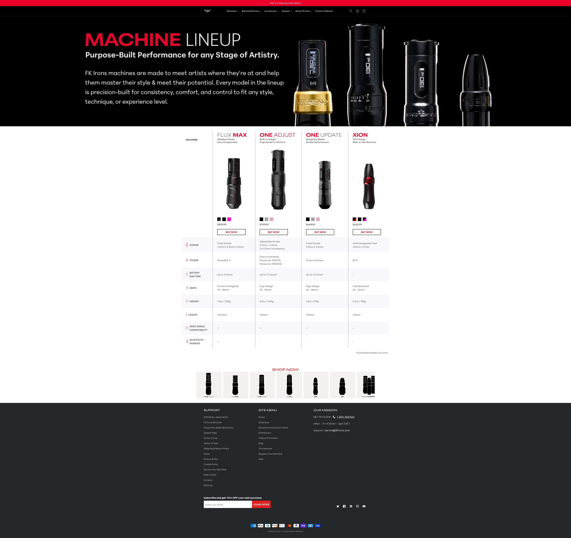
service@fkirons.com (337, 430)
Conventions (265, 448)
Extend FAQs (210, 432)
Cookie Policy (211, 464)
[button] (351, 11)
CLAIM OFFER (261, 504)
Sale (261, 458)
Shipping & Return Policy (216, 448)
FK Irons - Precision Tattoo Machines (288, 531)
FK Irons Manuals (213, 422)
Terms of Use (210, 437)
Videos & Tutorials (268, 437)
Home (262, 416)
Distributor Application (216, 416)
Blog (261, 443)
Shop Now (264, 422)
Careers (208, 479)
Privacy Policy (211, 458)
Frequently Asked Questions (218, 427)
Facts (207, 453)
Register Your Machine (270, 453)
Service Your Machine (215, 469)
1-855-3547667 (345, 416)
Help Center (210, 474)
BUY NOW (231, 232)
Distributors (265, 432)
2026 (272, 531)
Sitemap (208, 485)
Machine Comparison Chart (273, 427)
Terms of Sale (211, 443)
